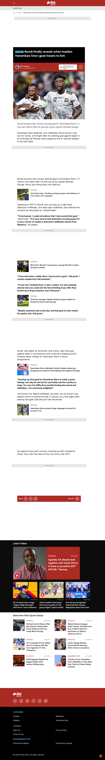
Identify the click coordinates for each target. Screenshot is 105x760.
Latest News (17, 8)
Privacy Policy (61, 730)
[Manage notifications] (100, 756)
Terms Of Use (18, 734)
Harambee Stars (74, 656)
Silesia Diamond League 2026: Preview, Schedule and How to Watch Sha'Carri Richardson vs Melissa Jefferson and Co (79, 629)
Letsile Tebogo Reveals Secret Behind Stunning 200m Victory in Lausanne (78, 645)
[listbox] (52, 596)
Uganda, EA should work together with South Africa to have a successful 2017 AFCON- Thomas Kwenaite (63, 564)
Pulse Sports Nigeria (21, 743)
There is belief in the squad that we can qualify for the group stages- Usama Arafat (51, 605)
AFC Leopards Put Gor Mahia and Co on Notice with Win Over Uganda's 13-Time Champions (38, 646)
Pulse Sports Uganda (64, 743)
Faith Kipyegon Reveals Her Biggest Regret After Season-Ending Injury (37, 661)
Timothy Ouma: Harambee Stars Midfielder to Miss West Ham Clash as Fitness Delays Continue (80, 663)
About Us (16, 730)
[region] (52, 596)
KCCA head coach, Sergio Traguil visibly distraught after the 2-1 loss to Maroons (25, 605)
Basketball (60, 716)
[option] (25, 596)
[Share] (81, 67)
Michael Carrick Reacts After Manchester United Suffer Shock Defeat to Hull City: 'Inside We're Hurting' (38, 627)
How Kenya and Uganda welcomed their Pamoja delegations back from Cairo (77, 605)
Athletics (30, 656)
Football (19, 12)
